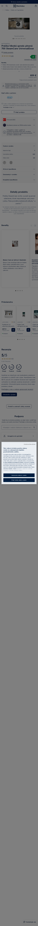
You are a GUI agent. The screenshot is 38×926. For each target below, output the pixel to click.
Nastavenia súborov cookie (19, 475)
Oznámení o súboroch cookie (24, 468)
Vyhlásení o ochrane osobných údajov (12, 470)
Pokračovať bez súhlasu (29, 444)
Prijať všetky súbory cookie (19, 480)
